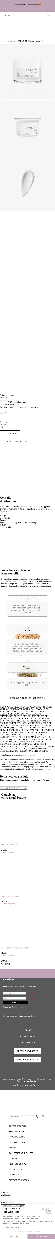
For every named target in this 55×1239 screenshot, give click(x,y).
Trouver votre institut (13, 788)
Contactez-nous (27, 1037)
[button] (10, 433)
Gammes (13, 1158)
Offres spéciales (17, 1126)
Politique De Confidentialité (27, 1081)
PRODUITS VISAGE (17, 1131)
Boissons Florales (18, 1142)
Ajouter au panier (10, 405)
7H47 (40, 1085)
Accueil (4, 41)
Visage (12, 41)
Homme (12, 1148)
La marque (14, 1175)
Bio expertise (15, 1169)
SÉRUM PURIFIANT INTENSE (12, 896)
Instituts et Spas (17, 1164)
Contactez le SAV (28, 1042)
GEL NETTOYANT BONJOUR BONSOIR (15, 948)
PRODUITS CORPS (17, 1137)
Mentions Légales (43, 1079)
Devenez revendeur (19, 1180)
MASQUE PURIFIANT (9, 845)
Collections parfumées (21, 1153)
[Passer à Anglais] (42, 28)
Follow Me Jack (30, 1085)
